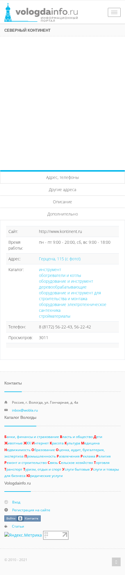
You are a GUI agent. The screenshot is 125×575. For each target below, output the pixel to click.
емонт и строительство (25, 462)
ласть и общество (76, 436)
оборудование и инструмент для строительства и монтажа (70, 295)
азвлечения (68, 456)
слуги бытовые (76, 469)
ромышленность (40, 456)
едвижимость (17, 449)
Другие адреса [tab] (62, 189)
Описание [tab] (62, 201)
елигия (103, 456)
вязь (53, 462)
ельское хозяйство (76, 462)
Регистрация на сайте (31, 510)
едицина (90, 443)
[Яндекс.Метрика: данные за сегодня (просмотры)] (23, 535)
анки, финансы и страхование (31, 436)
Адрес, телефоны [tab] (62, 177)
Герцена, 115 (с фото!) (60, 258)
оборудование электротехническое (72, 304)
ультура (72, 443)
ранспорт (13, 469)
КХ (27, 443)
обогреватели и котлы (60, 275)
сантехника (49, 310)
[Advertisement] (62, 101)
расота (57, 443)
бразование (43, 449)
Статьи (18, 526)
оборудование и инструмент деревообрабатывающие (66, 284)
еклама (88, 456)
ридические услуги (44, 475)
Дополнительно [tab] (62, 214)
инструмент (50, 269)
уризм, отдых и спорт (42, 469)
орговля (102, 462)
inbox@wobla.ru (25, 410)
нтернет (40, 443)
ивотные (13, 443)
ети (98, 436)
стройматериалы (54, 316)
